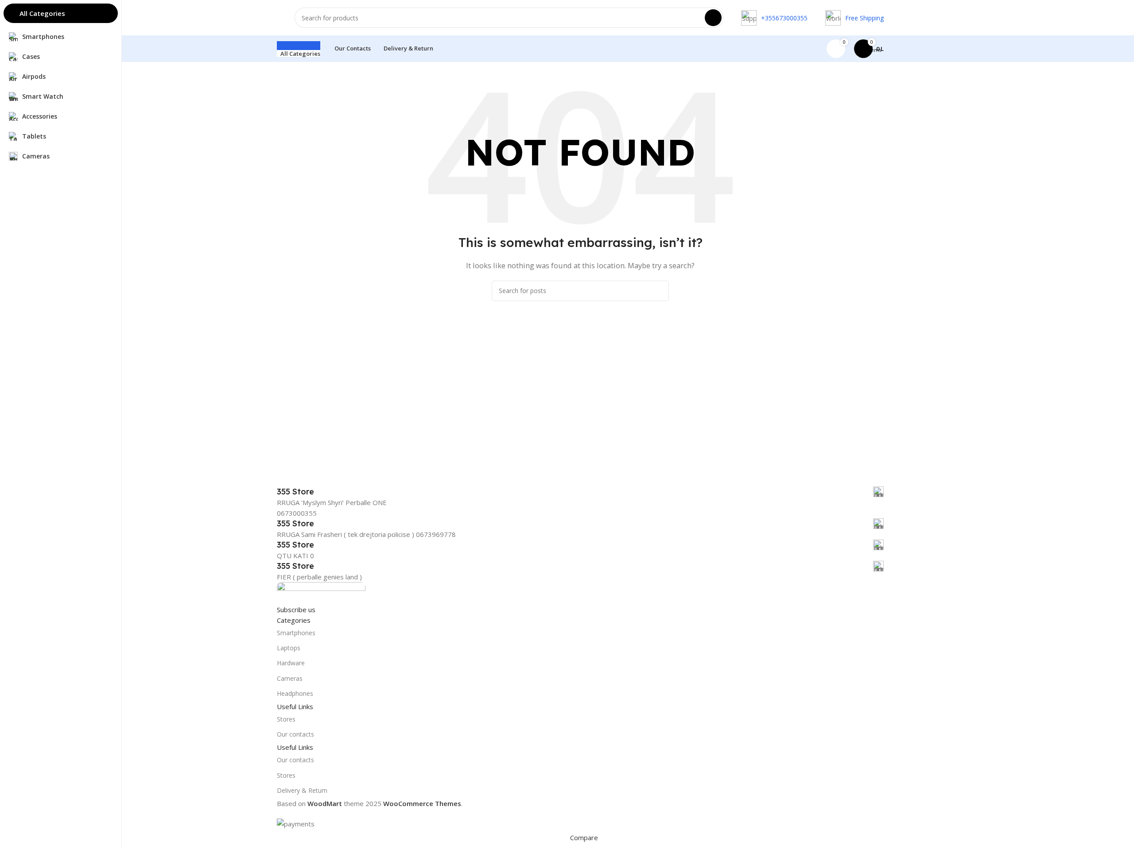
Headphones (295, 693)
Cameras (290, 678)
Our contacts (295, 734)
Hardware (291, 663)
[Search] (713, 17)
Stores (286, 719)
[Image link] (321, 592)
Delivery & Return (302, 790)
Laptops (288, 648)
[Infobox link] (580, 491)
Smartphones (296, 633)
